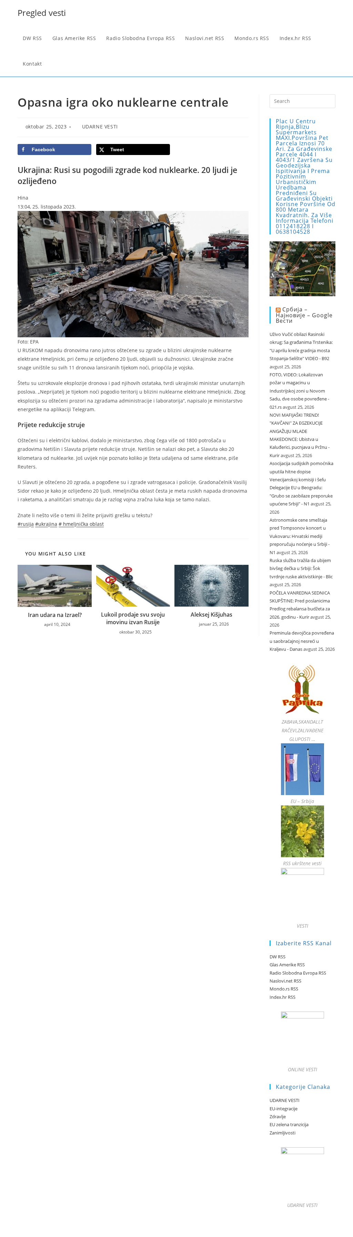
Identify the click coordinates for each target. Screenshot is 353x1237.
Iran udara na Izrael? (55, 615)
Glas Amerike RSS (287, 964)
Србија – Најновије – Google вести (304, 315)
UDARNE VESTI (100, 126)
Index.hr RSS (282, 997)
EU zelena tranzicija (289, 1124)
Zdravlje (278, 1116)
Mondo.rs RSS (284, 989)
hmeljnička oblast (81, 524)
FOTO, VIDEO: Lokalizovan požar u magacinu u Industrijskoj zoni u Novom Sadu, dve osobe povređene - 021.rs (299, 390)
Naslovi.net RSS (285, 981)
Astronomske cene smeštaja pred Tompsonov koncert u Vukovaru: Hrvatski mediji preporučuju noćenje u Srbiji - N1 (300, 536)
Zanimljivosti (282, 1133)
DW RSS (277, 957)
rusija (26, 524)
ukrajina (46, 524)
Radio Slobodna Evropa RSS (298, 973)
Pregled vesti (42, 12)
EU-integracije (283, 1108)
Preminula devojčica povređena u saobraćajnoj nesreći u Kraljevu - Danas (302, 641)
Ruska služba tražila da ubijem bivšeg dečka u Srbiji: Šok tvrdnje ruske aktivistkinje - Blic (301, 568)
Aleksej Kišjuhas (211, 614)
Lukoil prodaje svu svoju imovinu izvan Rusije (133, 618)
